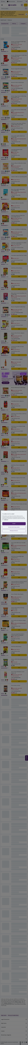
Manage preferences (14, 530)
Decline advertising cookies (14, 527)
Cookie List (6, 519)
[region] (14, 522)
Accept (14, 523)
